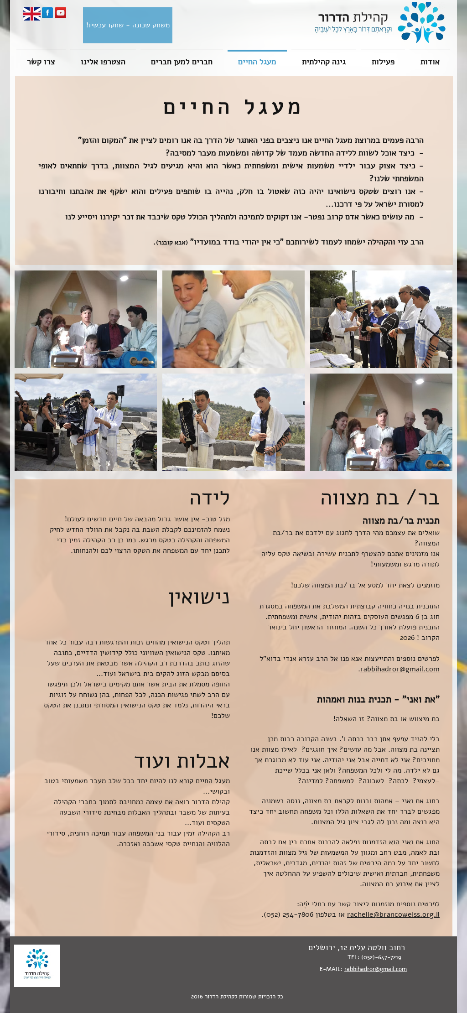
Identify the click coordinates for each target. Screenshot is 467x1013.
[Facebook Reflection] (47, 12)
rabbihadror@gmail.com (400, 669)
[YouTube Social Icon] (60, 12)
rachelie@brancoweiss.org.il (393, 914)
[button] (86, 319)
